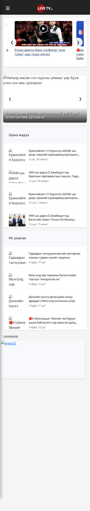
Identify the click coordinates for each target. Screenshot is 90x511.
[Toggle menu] (7, 8)
